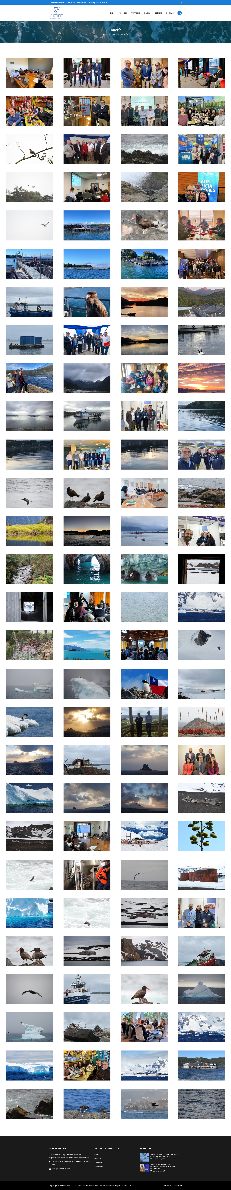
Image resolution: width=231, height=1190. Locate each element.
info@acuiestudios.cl (99, 3)
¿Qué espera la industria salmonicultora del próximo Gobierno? (162, 1167)
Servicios (135, 13)
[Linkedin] (181, 2)
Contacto (170, 13)
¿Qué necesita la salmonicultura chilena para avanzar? (164, 1155)
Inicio (112, 13)
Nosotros (123, 13)
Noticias (158, 13)
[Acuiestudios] (64, 13)
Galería (147, 13)
